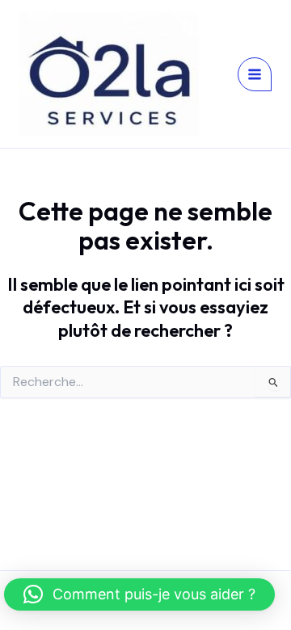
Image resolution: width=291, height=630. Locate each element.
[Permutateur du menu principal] (255, 74)
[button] (139, 594)
